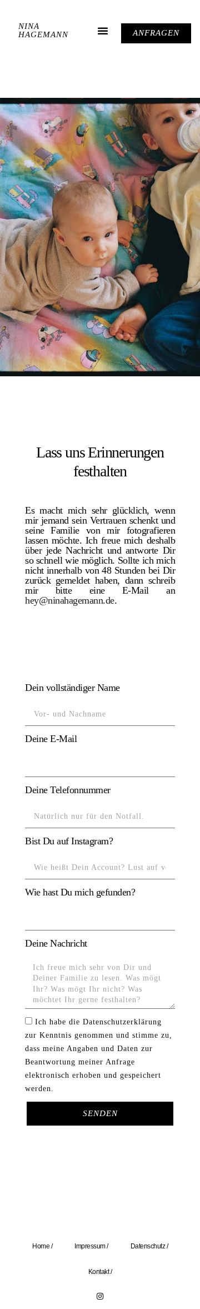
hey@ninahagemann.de (69, 600)
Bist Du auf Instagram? (69, 841)
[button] (102, 30)
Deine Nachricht (56, 943)
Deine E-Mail (51, 738)
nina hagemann (43, 30)
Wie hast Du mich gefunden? (80, 892)
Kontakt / (100, 1272)
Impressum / (91, 1246)
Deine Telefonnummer (68, 789)
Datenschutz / (149, 1246)
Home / (42, 1246)
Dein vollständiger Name (72, 687)
